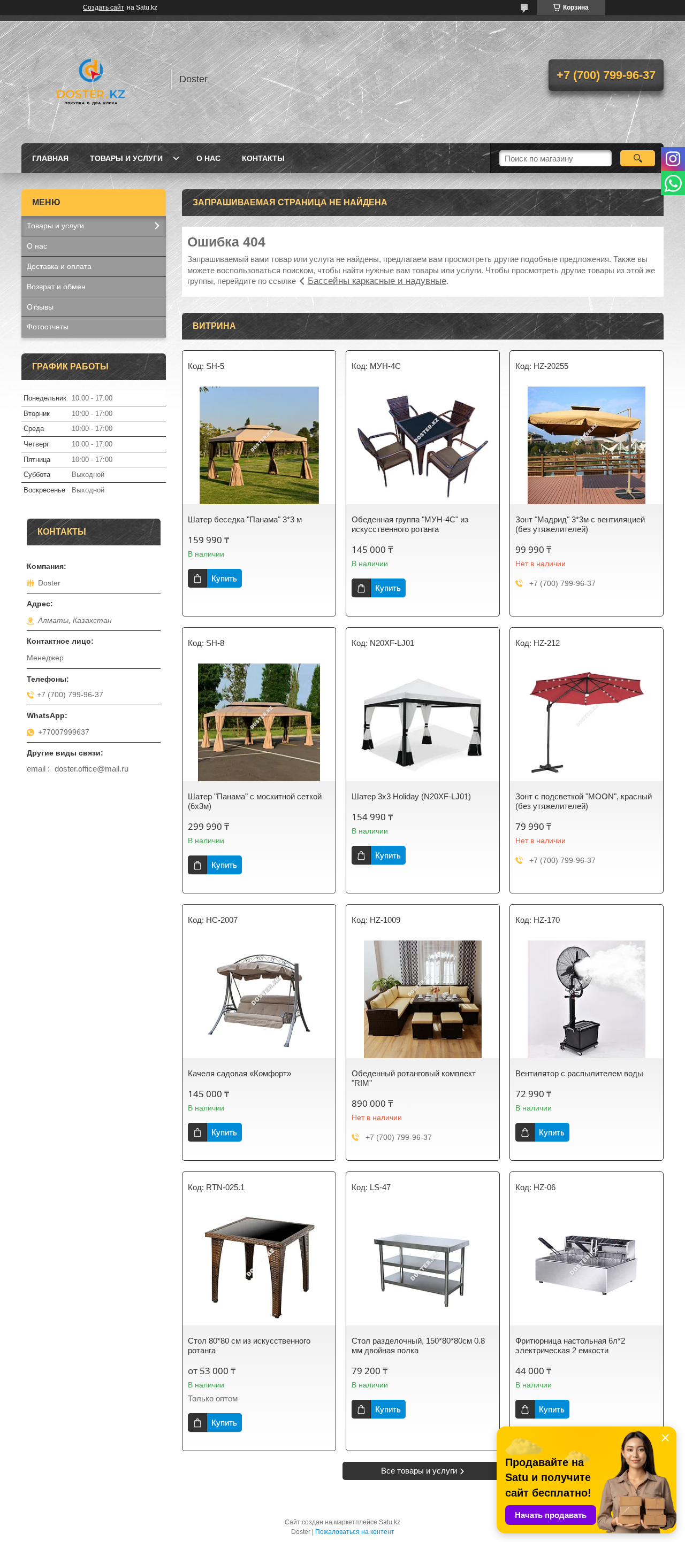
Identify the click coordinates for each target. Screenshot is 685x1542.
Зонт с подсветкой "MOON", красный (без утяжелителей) (583, 801)
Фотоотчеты (47, 326)
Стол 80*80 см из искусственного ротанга (249, 1345)
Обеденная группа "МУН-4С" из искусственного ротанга (410, 524)
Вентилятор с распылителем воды (579, 1073)
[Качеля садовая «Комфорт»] (259, 999)
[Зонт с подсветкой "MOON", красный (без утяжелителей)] (586, 722)
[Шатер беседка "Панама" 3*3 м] (259, 445)
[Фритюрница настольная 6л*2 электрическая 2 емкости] (586, 1266)
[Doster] (91, 79)
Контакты (263, 158)
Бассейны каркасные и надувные (377, 281)
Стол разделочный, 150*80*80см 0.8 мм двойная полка (418, 1345)
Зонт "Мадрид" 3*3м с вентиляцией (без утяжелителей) (580, 524)
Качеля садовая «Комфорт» (239, 1073)
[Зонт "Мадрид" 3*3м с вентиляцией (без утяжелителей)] (586, 445)
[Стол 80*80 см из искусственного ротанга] (259, 1266)
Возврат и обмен (56, 286)
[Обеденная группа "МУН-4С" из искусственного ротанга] (423, 445)
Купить (224, 578)
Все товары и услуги (419, 1470)
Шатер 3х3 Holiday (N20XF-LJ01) (411, 796)
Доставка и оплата (59, 266)
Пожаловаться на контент (354, 1532)
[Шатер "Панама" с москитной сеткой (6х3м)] (259, 722)
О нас (208, 158)
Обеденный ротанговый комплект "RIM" (414, 1078)
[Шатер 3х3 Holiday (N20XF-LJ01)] (423, 722)
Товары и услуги (126, 158)
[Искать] (637, 158)
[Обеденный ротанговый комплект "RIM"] (423, 999)
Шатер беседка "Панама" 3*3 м (245, 519)
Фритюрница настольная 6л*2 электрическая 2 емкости (570, 1345)
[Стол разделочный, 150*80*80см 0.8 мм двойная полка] (423, 1266)
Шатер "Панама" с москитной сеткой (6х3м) (255, 801)
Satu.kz (389, 1522)
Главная (50, 158)
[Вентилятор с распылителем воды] (586, 999)
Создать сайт (103, 7)
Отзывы (40, 307)
